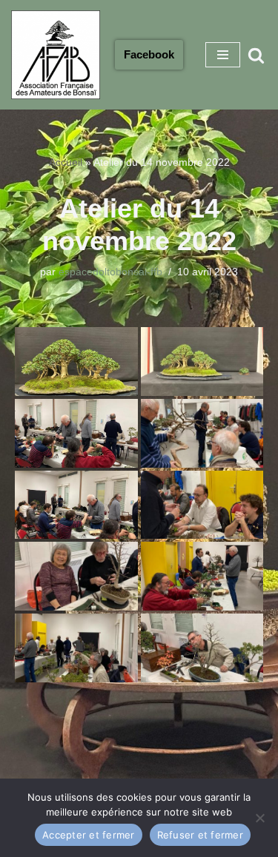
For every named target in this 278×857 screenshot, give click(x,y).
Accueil (65, 162)
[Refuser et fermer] (259, 817)
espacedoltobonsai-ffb (110, 272)
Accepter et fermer (88, 835)
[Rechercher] (256, 55)
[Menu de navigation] (222, 54)
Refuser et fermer (200, 835)
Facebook (149, 54)
